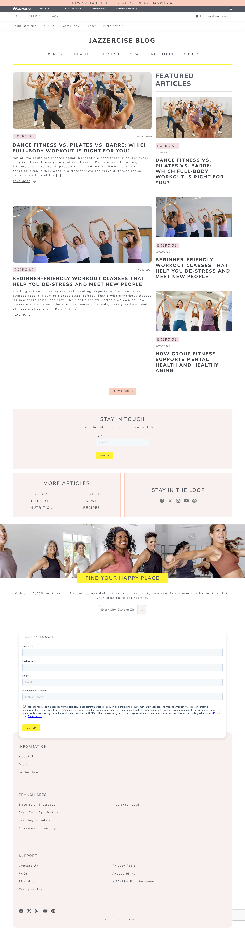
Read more (21, 181)
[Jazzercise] (24, 8)
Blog (47, 25)
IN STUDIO (48, 8)
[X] (170, 500)
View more (121, 391)
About (33, 16)
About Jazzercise (24, 26)
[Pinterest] (194, 501)
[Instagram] (178, 501)
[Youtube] (186, 501)
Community (71, 26)
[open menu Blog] (53, 25)
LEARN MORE (163, 2)
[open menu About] (40, 16)
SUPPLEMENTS (127, 8)
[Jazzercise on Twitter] (29, 911)
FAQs (54, 16)
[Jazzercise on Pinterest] (53, 911)
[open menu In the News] (123, 26)
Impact (91, 26)
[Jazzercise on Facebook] (21, 911)
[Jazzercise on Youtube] (45, 911)
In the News (112, 26)
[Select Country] (231, 8)
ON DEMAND (74, 8)
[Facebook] (162, 501)
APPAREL (100, 8)
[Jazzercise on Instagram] (37, 911)
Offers (17, 16)
